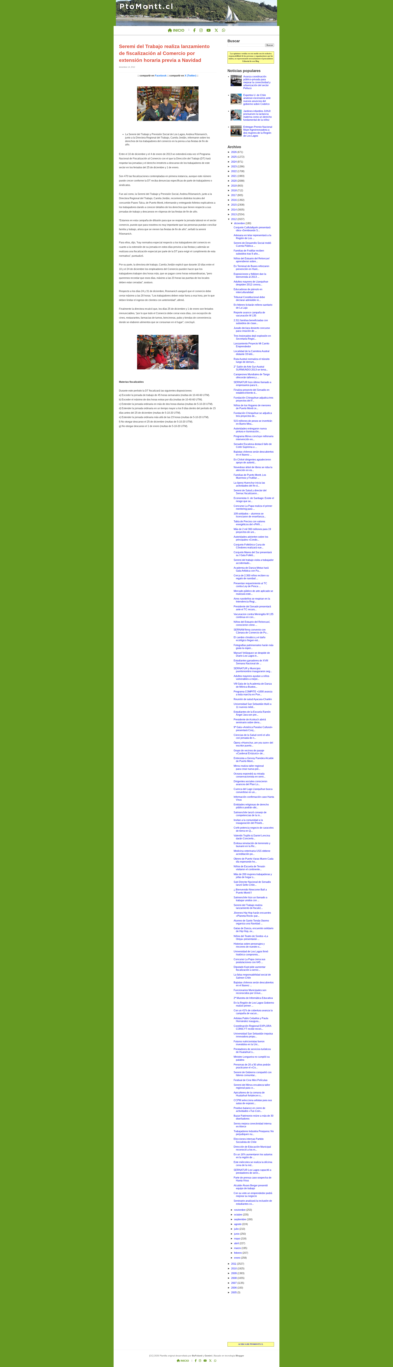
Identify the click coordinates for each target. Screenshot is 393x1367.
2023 (234, 166)
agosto (238, 1224)
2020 (234, 180)
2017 (234, 195)
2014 (234, 209)
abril (236, 1243)
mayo (237, 1238)
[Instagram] (201, 30)
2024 (234, 161)
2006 (234, 1287)
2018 (234, 190)
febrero (238, 1253)
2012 (234, 219)
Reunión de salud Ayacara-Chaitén (253, 699)
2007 (234, 1283)
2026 (234, 152)
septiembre (240, 1219)
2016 (234, 200)
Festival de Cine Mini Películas (250, 1080)
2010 (234, 1268)
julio (236, 1229)
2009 (234, 1273)
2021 (234, 176)
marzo (237, 1248)
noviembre (240, 1210)
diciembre (239, 223)
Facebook (161, 75)
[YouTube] (208, 30)
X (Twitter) (190, 75)
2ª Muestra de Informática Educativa (253, 998)
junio (237, 1234)
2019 (234, 185)
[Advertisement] (251, 1318)
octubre (238, 1214)
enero (237, 1257)
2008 (234, 1278)
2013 (234, 214)
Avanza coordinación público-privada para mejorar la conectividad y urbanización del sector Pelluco (256, 82)
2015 (234, 204)
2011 (234, 1263)
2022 (234, 171)
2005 (234, 1292)
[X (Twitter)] (216, 30)
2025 (234, 157)
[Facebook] (194, 30)
